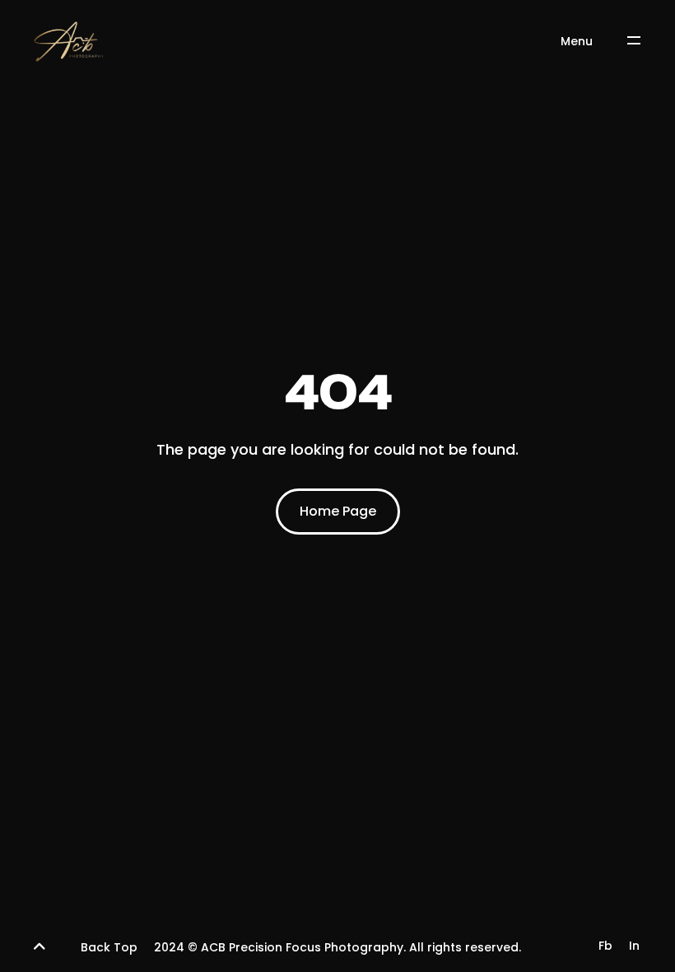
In (634, 945)
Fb (605, 945)
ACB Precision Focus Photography (302, 947)
